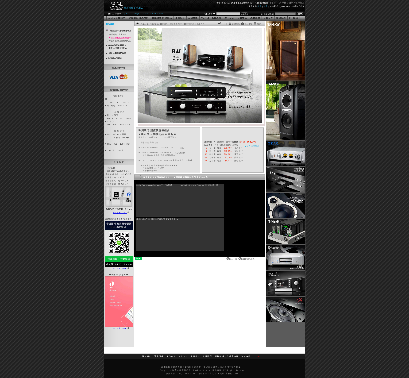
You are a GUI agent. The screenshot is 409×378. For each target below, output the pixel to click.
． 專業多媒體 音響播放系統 (119, 41)
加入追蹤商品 (253, 146)
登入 (260, 6)
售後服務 (171, 356)
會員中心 (226, 3)
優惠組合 (180, 18)
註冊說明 (159, 356)
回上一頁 (233, 259)
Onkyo (136, 13)
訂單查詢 (235, 3)
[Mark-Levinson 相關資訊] (285, 191)
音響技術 (242, 18)
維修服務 (281, 18)
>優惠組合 (154, 24)
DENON (145, 13)
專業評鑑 (255, 18)
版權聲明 (219, 356)
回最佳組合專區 (248, 259)
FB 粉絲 (293, 18)
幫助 (259, 24)
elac (161, 13)
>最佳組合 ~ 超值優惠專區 (170, 24)
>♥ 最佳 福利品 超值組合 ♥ (192, 24)
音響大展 (268, 18)
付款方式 (183, 356)
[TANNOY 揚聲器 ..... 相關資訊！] (285, 80)
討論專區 (246, 356)
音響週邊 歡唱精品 (162, 18)
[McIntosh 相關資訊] (285, 244)
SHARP (154, 13)
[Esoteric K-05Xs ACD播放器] (285, 270)
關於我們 (255, 3)
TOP (255, 356)
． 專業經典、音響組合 (116, 34)
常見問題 (264, 3)
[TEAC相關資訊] (285, 165)
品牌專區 (193, 18)
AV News (229, 18)
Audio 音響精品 (116, 18)
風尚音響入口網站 (133, 8)
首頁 (218, 3)
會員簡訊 (195, 356)
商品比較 (248, 24)
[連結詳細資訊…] (119, 210)
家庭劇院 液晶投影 (139, 18)
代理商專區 (233, 356)
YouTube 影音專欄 (211, 18)
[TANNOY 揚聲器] (285, 217)
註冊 (266, 6)
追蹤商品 (245, 3)
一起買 (224, 24)
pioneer (127, 13)
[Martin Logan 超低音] (285, 322)
